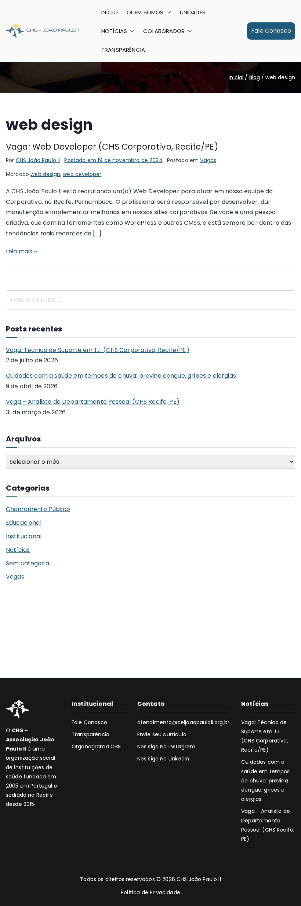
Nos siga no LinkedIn (163, 758)
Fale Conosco (271, 30)
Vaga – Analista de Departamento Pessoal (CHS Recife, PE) (92, 401)
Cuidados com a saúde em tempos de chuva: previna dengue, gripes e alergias (121, 375)
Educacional (23, 522)
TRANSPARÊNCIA (123, 50)
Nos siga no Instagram (166, 746)
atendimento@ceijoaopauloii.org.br (183, 722)
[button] (167, 12)
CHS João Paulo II (38, 160)
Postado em (113, 160)
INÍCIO (109, 12)
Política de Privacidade (150, 892)
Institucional (23, 536)
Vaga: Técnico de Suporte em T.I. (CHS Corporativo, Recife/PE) (97, 350)
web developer (82, 174)
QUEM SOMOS (145, 12)
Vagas (208, 160)
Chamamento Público (38, 509)
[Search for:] (150, 300)
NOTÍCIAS (114, 31)
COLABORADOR (164, 31)
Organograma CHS (96, 746)
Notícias (18, 550)
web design (45, 174)
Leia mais (19, 251)
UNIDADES (193, 12)
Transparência (90, 734)
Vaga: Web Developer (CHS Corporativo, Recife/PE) (112, 147)
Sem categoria (27, 563)
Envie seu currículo (161, 734)
